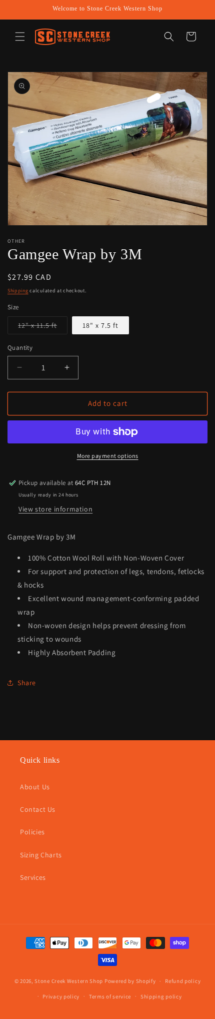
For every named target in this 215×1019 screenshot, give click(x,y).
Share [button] (27, 682)
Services (33, 877)
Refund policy (182, 980)
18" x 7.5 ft (100, 325)
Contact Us (38, 809)
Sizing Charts (41, 854)
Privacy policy (61, 996)
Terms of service (110, 996)
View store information (55, 509)
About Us (35, 786)
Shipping (18, 290)
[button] (20, 37)
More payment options (107, 455)
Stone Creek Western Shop (68, 980)
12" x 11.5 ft (43, 327)
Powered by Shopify (130, 980)
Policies (32, 831)
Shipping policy (161, 996)
